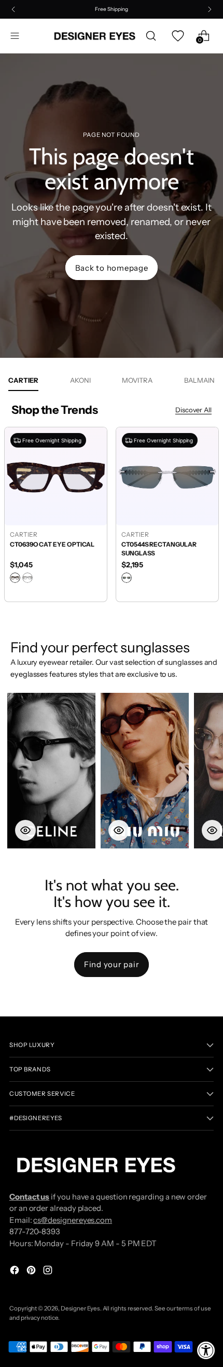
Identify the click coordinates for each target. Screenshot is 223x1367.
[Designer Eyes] (95, 36)
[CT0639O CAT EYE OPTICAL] (55, 476)
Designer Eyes (80, 1308)
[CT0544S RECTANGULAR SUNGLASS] (167, 476)
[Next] (209, 9)
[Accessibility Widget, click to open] (206, 1350)
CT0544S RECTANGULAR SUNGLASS (159, 548)
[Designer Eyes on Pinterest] (32, 1272)
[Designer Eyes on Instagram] (49, 1272)
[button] (51, 770)
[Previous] (13, 9)
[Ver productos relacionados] (25, 830)
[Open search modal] (150, 36)
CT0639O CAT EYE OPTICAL (52, 544)
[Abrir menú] (14, 36)
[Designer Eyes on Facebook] (15, 1272)
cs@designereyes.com (72, 1220)
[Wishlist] (177, 36)
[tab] (23, 380)
